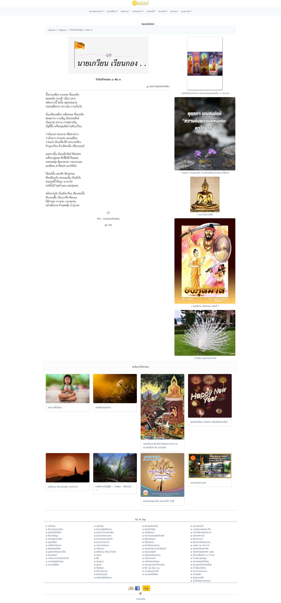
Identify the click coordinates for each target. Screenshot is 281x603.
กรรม (98, 554)
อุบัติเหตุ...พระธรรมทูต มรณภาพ (63, 486)
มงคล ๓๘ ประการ (201, 545)
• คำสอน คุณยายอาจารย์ (205, 358)
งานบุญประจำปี (152, 571)
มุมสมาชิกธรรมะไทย (57, 551)
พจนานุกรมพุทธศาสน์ (154, 535)
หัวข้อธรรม (149, 532)
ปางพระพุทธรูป (200, 558)
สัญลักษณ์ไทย (54, 548)
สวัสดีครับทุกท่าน (103, 407)
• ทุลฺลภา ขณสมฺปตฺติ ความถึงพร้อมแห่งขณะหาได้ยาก (205, 172)
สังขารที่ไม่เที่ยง (55, 407)
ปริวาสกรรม (101, 571)
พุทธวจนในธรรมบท (201, 542)
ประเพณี (162, 11)
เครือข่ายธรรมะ (55, 545)
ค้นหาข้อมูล (53, 535)
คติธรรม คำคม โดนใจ (106, 551)
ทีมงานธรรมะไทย (55, 529)
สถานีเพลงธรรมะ (152, 545)
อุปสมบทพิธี (198, 577)
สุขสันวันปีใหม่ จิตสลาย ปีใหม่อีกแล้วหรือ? (209, 421)
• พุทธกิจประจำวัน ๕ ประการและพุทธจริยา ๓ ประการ (205, 93)
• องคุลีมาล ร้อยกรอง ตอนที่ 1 (205, 306)
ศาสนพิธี (150, 11)
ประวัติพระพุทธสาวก (202, 532)
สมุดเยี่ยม (52, 542)
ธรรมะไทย (140, 598)
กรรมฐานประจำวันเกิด (155, 564)
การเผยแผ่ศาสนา (56, 561)
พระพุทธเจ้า (198, 525)
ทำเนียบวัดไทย (199, 567)
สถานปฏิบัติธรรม (104, 529)
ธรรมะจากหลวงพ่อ (104, 532)
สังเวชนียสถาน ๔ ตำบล (203, 554)
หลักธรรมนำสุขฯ (152, 561)
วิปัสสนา (100, 567)
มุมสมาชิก (185, 11)
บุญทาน (99, 561)
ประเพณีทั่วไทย (151, 574)
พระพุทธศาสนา (96, 11)
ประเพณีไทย (53, 564)
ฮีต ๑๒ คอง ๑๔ (152, 567)
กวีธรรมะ (63, 29)
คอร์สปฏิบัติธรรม (104, 577)
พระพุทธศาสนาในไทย (202, 564)
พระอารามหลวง (200, 571)
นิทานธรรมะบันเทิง (104, 538)
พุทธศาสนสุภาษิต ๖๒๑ (203, 551)
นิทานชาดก (198, 538)
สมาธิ (98, 564)
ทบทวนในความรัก (198, 482)
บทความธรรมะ (102, 545)
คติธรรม (124, 11)
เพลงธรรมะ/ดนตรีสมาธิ (155, 548)
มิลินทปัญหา (150, 538)
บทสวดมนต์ (150, 558)
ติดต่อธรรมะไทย (55, 538)
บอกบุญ (173, 11)
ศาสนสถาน (137, 11)
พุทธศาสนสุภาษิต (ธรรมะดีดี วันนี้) (158, 500)
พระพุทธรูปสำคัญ (201, 561)
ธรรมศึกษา (112, 11)
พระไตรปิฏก (150, 529)
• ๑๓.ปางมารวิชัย (205, 214)
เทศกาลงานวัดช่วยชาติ (58, 558)
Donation (52, 554)
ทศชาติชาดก (198, 535)
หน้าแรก (51, 29)
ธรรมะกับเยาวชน (103, 535)
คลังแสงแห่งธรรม (153, 554)
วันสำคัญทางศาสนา (202, 580)
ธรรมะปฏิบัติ (150, 551)
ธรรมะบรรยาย (102, 542)
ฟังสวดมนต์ (101, 574)
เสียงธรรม (149, 542)
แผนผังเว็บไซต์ (54, 532)
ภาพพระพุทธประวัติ (201, 529)
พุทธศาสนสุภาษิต (201, 548)
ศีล (97, 558)
